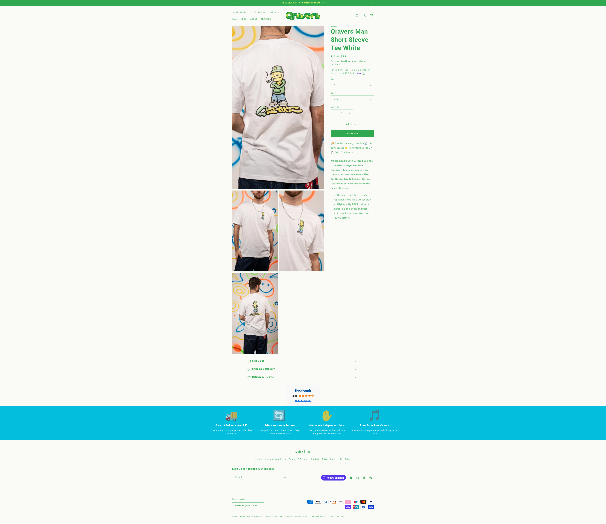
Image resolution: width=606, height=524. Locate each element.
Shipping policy (318, 516)
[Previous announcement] (233, 3)
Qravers (242, 516)
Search (258, 459)
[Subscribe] (285, 477)
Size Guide (345, 459)
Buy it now (352, 133)
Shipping (349, 61)
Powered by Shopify (254, 516)
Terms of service (302, 516)
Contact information (336, 516)
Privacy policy (286, 516)
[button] (240, 12)
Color (333, 93)
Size (333, 79)
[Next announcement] (372, 3)
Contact (315, 459)
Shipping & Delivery (275, 459)
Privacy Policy (329, 459)
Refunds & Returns (298, 459)
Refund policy (271, 516)
